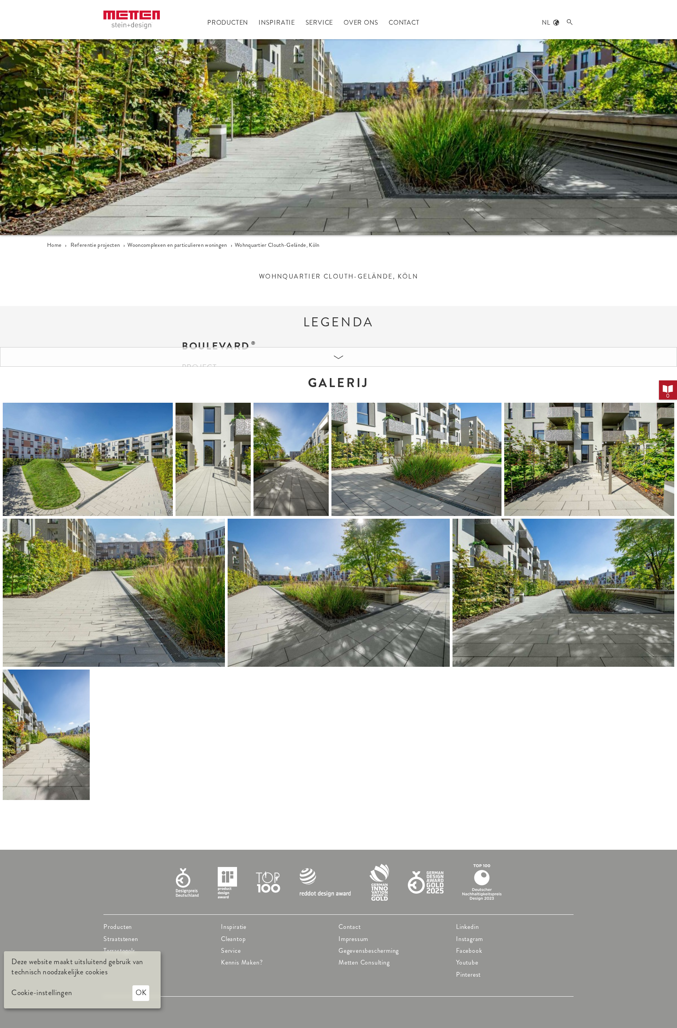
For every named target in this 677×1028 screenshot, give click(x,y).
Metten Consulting (364, 962)
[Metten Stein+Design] (131, 20)
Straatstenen (120, 938)
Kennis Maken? (241, 962)
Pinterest (468, 974)
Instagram (469, 938)
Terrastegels (119, 950)
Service (231, 950)
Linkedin (467, 926)
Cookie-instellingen (41, 993)
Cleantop (233, 938)
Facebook (469, 950)
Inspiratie (233, 926)
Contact (349, 926)
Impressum (353, 938)
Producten (117, 926)
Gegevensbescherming (368, 950)
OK (141, 992)
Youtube (467, 962)
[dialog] (82, 979)
